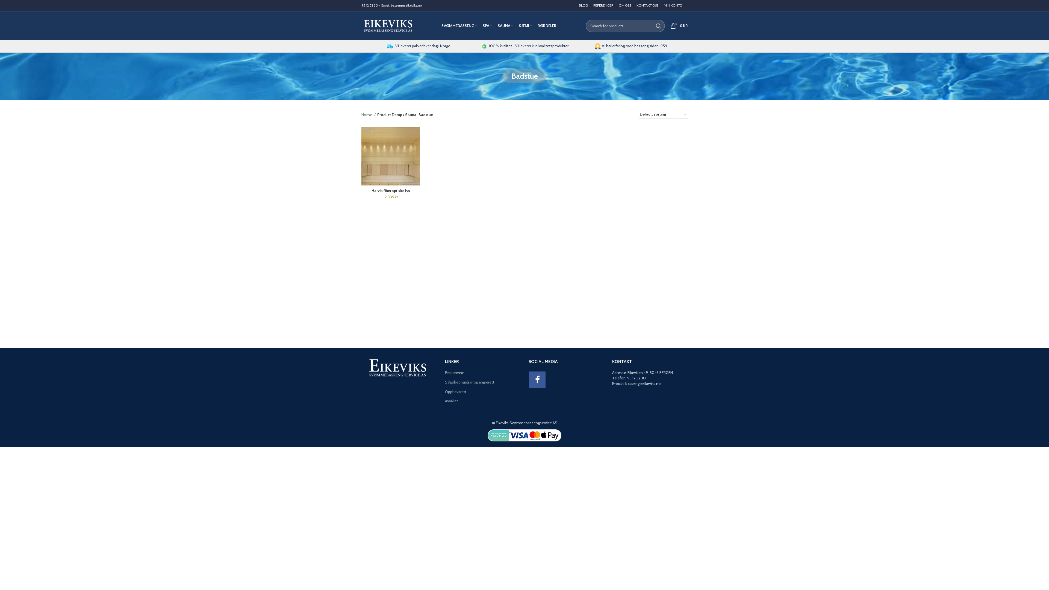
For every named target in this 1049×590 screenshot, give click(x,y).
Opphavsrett (455, 391)
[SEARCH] (658, 26)
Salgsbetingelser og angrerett (469, 382)
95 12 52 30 (369, 5)
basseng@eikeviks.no (406, 5)
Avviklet (451, 401)
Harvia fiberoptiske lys (391, 190)
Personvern (454, 372)
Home (367, 114)
